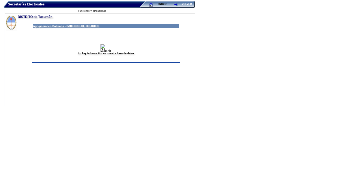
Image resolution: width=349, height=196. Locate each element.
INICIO (162, 4)
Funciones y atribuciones (92, 11)
